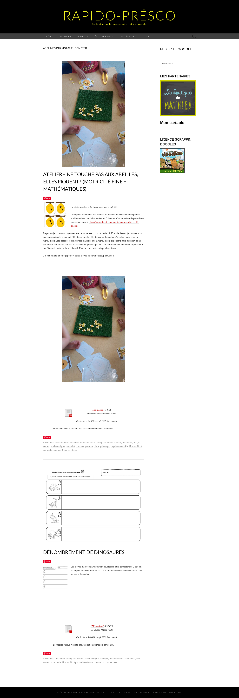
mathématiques (58, 446)
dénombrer (127, 442)
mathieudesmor (54, 450)
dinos (132, 658)
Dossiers (65, 36)
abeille (109, 442)
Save (48, 198)
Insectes (59, 442)
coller (87, 658)
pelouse (89, 446)
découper (104, 658)
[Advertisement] (98, 398)
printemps (105, 446)
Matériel (83, 36)
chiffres (80, 658)
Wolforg (175, 692)
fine (135, 442)
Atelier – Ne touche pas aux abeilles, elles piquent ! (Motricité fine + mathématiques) (90, 181)
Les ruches (98, 410)
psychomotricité (118, 446)
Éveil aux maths (105, 36)
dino (127, 658)
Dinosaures (60, 658)
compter (117, 442)
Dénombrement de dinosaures (83, 552)
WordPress (97, 692)
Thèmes (49, 36)
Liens (146, 36)
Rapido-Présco (119, 15)
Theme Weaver (140, 692)
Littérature (128, 36)
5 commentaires (69, 450)
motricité (70, 446)
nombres (80, 446)
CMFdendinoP (97, 626)
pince (96, 446)
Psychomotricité (87, 442)
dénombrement (117, 658)
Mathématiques (71, 442)
